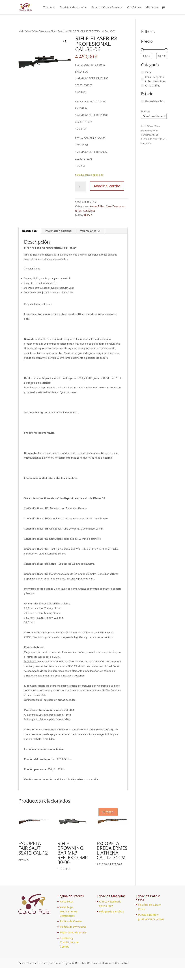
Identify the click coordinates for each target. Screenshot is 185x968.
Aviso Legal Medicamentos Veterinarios (69, 911)
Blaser (88, 215)
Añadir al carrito (107, 186)
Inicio (21, 31)
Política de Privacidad (73, 927)
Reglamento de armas (73, 932)
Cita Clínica (134, 7)
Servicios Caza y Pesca (105, 7)
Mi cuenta (152, 7)
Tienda (47, 7)
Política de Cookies (71, 921)
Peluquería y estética (111, 911)
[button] (65, 41)
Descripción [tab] (29, 231)
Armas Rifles (96, 206)
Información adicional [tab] (58, 231)
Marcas (145, 111)
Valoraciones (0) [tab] (90, 231)
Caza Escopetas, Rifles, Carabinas (50, 31)
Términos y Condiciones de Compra (69, 942)
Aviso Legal (66, 901)
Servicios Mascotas (71, 7)
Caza (28, 31)
